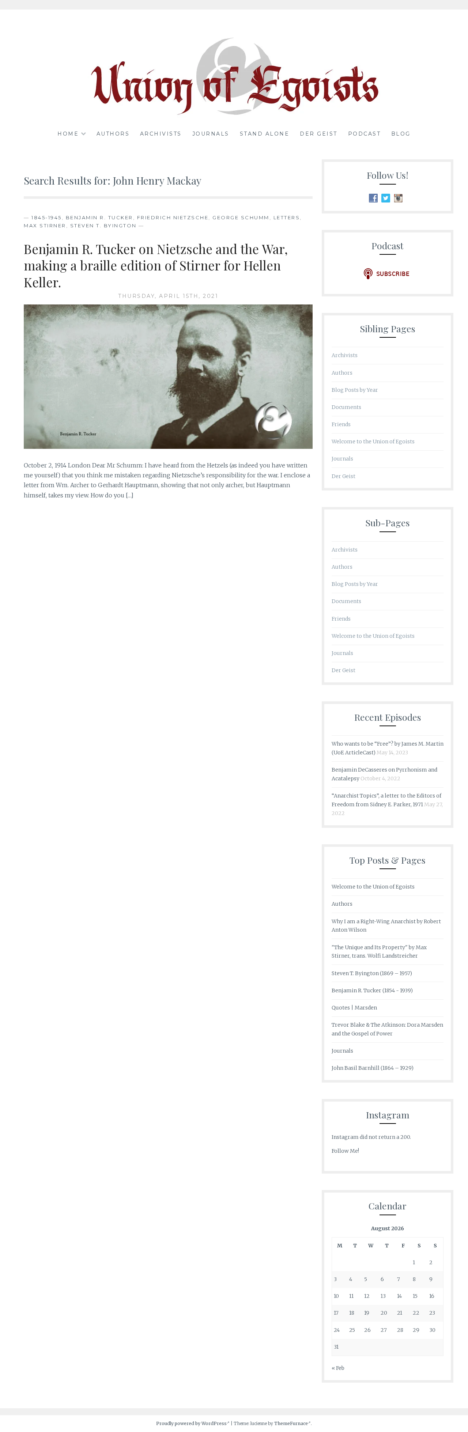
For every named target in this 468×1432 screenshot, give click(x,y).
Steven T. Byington (103, 225)
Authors (113, 133)
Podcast (364, 133)
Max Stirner (45, 225)
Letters (286, 217)
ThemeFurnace (291, 1423)
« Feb (338, 1368)
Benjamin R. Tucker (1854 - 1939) (372, 990)
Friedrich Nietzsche (173, 217)
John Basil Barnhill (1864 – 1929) (373, 1068)
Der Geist (318, 133)
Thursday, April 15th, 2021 (168, 296)
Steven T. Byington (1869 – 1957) (372, 973)
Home (68, 133)
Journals (210, 133)
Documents (346, 407)
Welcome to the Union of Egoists (373, 441)
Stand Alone (265, 133)
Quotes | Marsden (354, 1007)
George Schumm (240, 217)
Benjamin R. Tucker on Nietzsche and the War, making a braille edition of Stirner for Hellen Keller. (156, 265)
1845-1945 (46, 217)
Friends (341, 424)
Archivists (161, 133)
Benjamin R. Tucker (99, 217)
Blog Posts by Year (355, 390)
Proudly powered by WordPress (191, 1423)
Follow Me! (345, 1151)
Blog (401, 133)
